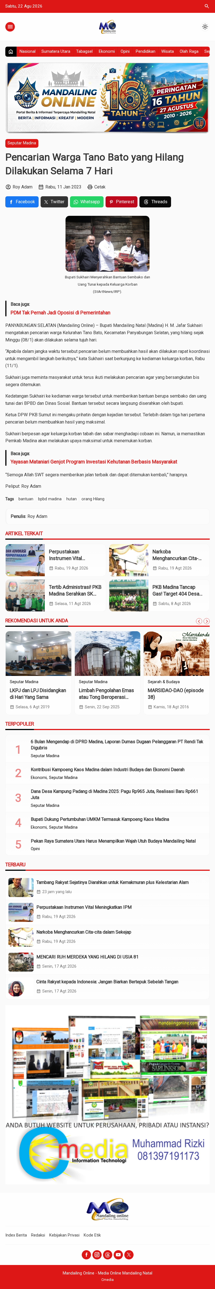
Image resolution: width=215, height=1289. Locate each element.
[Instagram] (97, 1254)
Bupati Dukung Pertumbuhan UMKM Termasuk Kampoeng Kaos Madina (100, 819)
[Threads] (107, 1254)
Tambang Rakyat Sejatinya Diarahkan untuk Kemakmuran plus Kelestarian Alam (112, 882)
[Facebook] (86, 1254)
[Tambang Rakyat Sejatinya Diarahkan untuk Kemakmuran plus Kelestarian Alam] (21, 887)
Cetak (100, 187)
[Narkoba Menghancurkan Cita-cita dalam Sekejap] (128, 560)
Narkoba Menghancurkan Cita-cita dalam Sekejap (175, 558)
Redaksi (38, 1235)
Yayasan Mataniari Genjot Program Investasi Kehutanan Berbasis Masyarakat (94, 462)
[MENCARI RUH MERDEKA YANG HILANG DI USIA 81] (21, 962)
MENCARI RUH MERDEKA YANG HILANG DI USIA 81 (87, 957)
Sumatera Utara (55, 51)
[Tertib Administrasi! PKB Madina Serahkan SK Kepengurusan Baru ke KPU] (25, 596)
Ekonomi (107, 51)
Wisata (167, 51)
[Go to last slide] (199, 621)
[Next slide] (207, 621)
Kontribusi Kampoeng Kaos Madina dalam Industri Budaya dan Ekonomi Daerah (107, 769)
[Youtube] (118, 1254)
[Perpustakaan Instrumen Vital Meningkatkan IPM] (25, 560)
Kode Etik (92, 1235)
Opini (125, 51)
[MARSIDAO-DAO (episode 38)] (176, 653)
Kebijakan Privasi (64, 1235)
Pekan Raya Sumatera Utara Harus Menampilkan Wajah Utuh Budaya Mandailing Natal (113, 841)
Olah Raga (189, 51)
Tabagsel (84, 51)
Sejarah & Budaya (164, 682)
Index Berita (16, 1235)
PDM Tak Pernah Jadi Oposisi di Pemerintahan (60, 312)
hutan (71, 499)
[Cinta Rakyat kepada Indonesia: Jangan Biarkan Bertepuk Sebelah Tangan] (21, 986)
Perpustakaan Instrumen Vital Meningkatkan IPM (69, 558)
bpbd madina (50, 499)
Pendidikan (145, 51)
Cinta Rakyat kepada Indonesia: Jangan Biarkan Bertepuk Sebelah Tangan (107, 981)
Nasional (27, 51)
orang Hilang (92, 499)
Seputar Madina (22, 143)
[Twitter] (129, 1254)
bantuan (25, 499)
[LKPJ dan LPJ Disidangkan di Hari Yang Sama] (38, 653)
